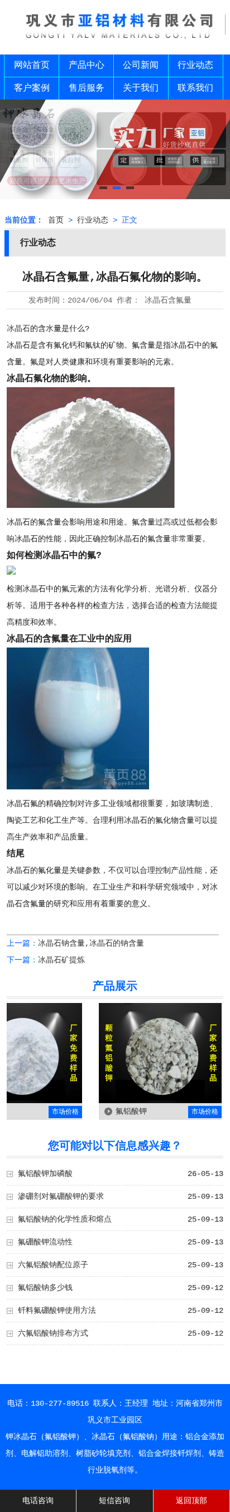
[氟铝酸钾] (147, 1100)
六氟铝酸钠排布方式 (53, 1333)
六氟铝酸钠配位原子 (53, 1265)
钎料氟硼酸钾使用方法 (57, 1310)
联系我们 (195, 88)
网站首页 (32, 66)
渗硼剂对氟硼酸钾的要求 (61, 1196)
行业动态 (195, 66)
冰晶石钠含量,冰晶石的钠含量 (91, 943)
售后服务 (86, 88)
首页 (56, 220)
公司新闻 (141, 66)
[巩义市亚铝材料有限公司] (114, 40)
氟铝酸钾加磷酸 (45, 1173)
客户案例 (32, 88)
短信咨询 (114, 1500)
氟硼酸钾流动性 (45, 1242)
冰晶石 (18, 328)
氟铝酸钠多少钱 (45, 1287)
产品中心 (86, 66)
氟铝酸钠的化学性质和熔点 (65, 1219)
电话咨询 (38, 1500)
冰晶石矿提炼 (61, 960)
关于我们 (141, 88)
